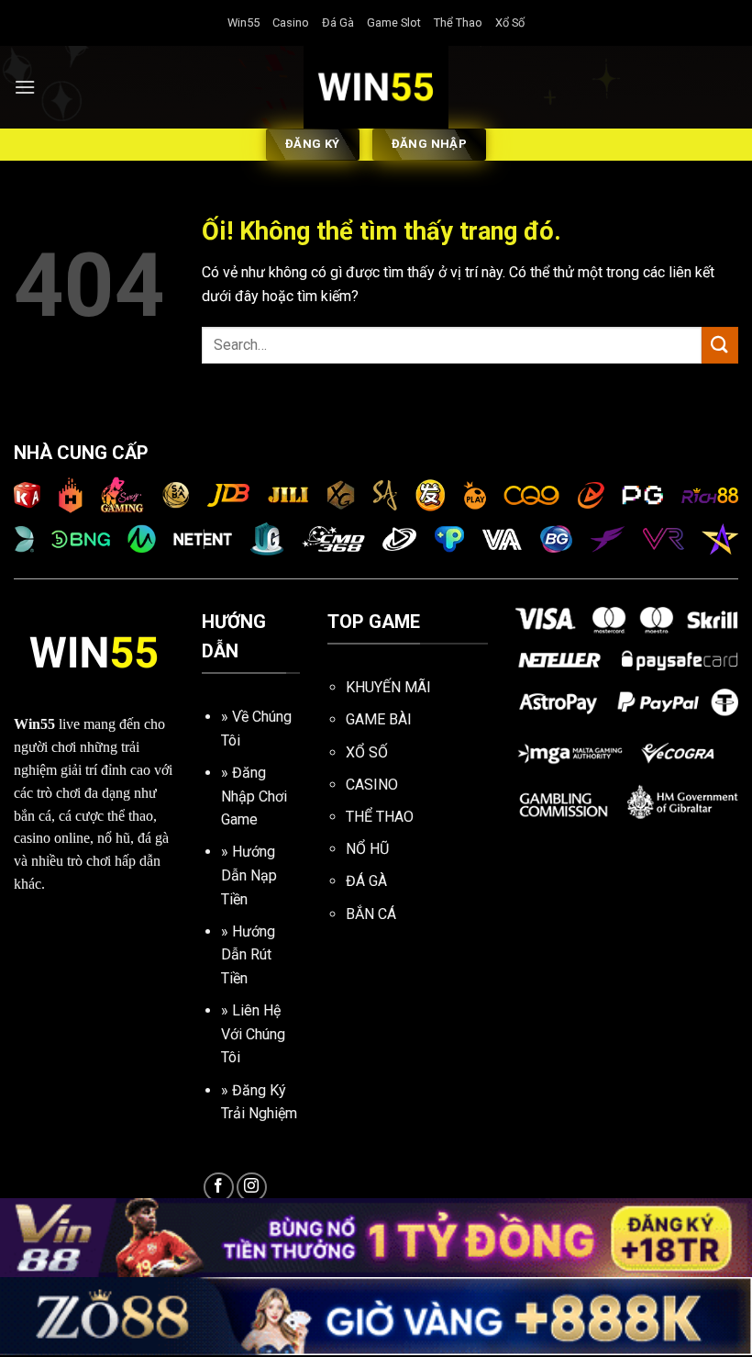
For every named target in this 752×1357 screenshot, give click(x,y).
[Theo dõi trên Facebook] (219, 1187)
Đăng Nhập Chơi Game (254, 796)
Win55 (243, 22)
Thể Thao (458, 22)
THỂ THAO (380, 816)
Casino (290, 22)
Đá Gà (338, 22)
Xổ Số (510, 22)
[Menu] (25, 86)
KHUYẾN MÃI (388, 687)
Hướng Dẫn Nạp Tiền (249, 875)
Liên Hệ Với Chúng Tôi (253, 1034)
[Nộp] (720, 345)
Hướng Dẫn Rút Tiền (248, 955)
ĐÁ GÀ (366, 881)
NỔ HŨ (367, 849)
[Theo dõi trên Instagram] (252, 1187)
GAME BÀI (379, 719)
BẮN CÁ (371, 914)
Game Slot (394, 22)
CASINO (372, 784)
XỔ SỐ (367, 752)
